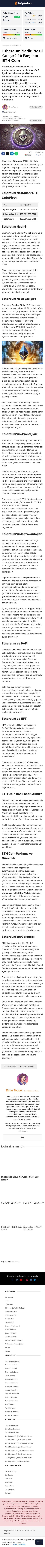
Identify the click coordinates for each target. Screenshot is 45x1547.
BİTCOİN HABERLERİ (11, 24)
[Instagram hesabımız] (12, 1543)
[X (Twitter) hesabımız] (8, 1543)
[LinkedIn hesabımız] (28, 1543)
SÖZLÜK (6, 38)
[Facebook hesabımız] (4, 1543)
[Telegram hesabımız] (32, 1543)
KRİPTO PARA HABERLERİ (13, 19)
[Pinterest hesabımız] (24, 1543)
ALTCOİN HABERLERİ (11, 28)
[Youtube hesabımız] (16, 1543)
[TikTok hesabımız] (20, 1543)
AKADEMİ (6, 33)
